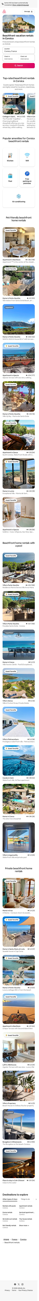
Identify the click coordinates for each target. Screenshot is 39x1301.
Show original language (20, 5)
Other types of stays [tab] (10, 1199)
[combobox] (18, 51)
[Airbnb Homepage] (4, 11)
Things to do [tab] (25, 1199)
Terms (14, 1290)
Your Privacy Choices (25, 1290)
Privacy (7, 1290)
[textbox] (10, 59)
